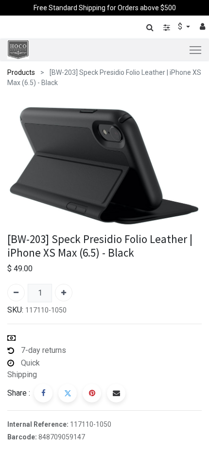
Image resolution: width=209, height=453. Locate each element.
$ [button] (181, 26)
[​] (166, 27)
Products (21, 72)
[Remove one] (16, 292)
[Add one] (63, 292)
